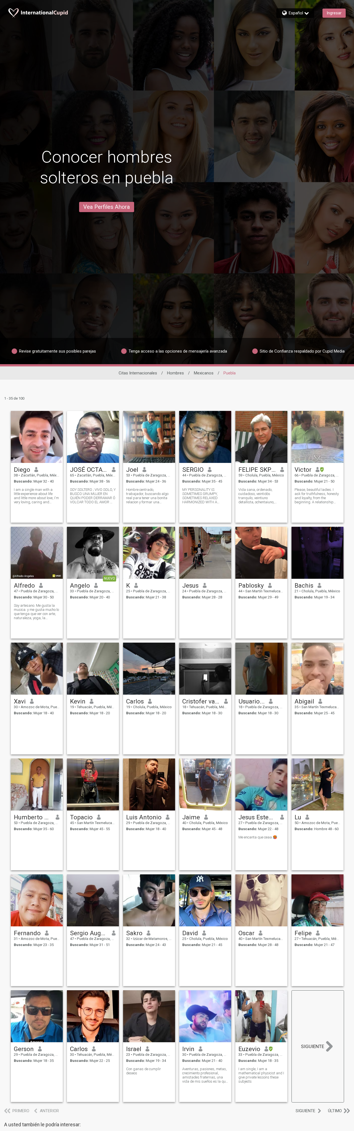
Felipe (303, 933)
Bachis (304, 585)
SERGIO (193, 469)
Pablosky (251, 585)
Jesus (190, 585)
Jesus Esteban (257, 817)
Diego (22, 469)
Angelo (80, 585)
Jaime (191, 817)
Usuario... (251, 701)
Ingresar (334, 13)
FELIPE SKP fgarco (257, 469)
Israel (133, 1048)
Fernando (27, 933)
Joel (132, 469)
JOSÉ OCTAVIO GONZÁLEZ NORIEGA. (89, 469)
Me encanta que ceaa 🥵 (257, 837)
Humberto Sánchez (33, 817)
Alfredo (24, 585)
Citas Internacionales (138, 373)
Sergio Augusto (89, 933)
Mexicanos (204, 373)
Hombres (175, 373)
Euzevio (249, 1048)
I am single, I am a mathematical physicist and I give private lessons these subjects (261, 1075)
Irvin (188, 1048)
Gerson (24, 1048)
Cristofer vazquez (201, 701)
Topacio (81, 817)
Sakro (134, 933)
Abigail (304, 701)
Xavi (20, 701)
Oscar (246, 933)
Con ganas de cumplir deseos (143, 1071)
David (190, 933)
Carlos (135, 701)
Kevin (77, 701)
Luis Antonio (144, 817)
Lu (298, 817)
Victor (303, 469)
